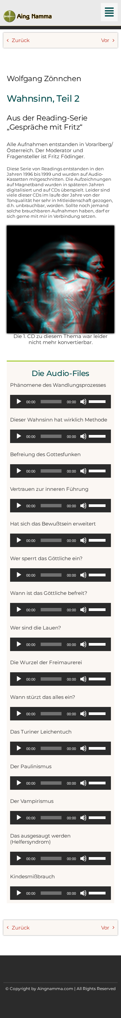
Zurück (21, 40)
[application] (60, 401)
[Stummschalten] (83, 401)
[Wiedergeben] (18, 401)
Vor (105, 40)
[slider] (98, 401)
